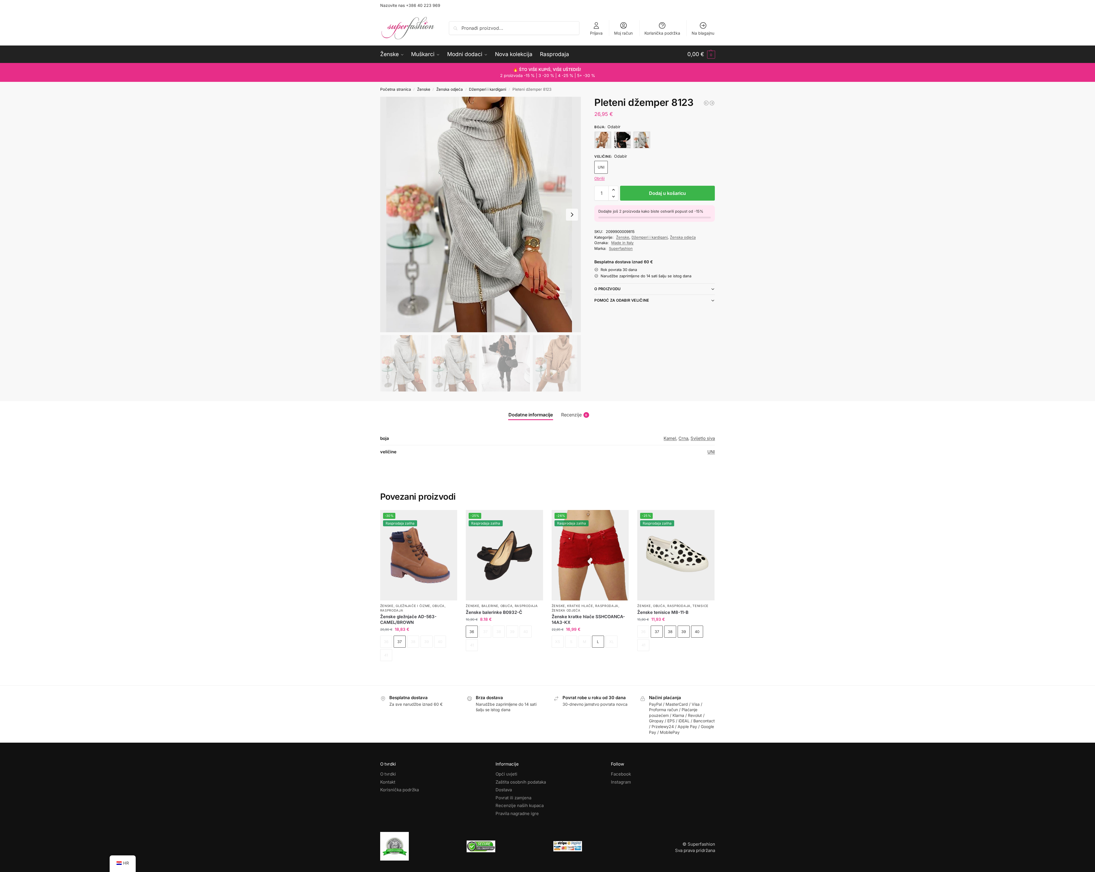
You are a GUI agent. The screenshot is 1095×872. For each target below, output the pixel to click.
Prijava (596, 33)
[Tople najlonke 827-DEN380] (712, 103)
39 (683, 631)
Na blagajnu (703, 33)
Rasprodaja (391, 610)
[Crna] (622, 140)
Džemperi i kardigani (487, 89)
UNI (601, 167)
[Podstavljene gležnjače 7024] (706, 103)
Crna (683, 438)
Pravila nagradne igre (517, 813)
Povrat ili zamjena (513, 797)
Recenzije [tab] (574, 415)
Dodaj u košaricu (667, 193)
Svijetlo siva (702, 438)
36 (471, 631)
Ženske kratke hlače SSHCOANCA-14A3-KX (588, 619)
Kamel (670, 438)
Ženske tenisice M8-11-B (662, 612)
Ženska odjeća (449, 89)
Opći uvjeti (506, 774)
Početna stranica (395, 89)
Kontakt (387, 782)
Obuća (438, 606)
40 (697, 631)
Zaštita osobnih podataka (521, 782)
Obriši (599, 178)
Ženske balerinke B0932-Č (494, 612)
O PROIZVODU (607, 288)
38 (670, 631)
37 (399, 641)
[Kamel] (602, 140)
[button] (701, 54)
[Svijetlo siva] (641, 140)
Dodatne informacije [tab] (530, 415)
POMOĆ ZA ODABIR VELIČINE (621, 300)
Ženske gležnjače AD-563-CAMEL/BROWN (408, 619)
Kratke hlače (580, 606)
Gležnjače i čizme (413, 606)
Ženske (423, 89)
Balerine (490, 606)
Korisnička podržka (662, 33)
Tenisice (700, 606)
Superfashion (621, 248)
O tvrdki (388, 774)
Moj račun (623, 33)
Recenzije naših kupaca (520, 805)
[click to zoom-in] (480, 214)
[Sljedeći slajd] (572, 215)
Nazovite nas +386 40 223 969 (410, 5)
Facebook (621, 774)
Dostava (504, 789)
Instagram (621, 782)
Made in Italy (622, 242)
